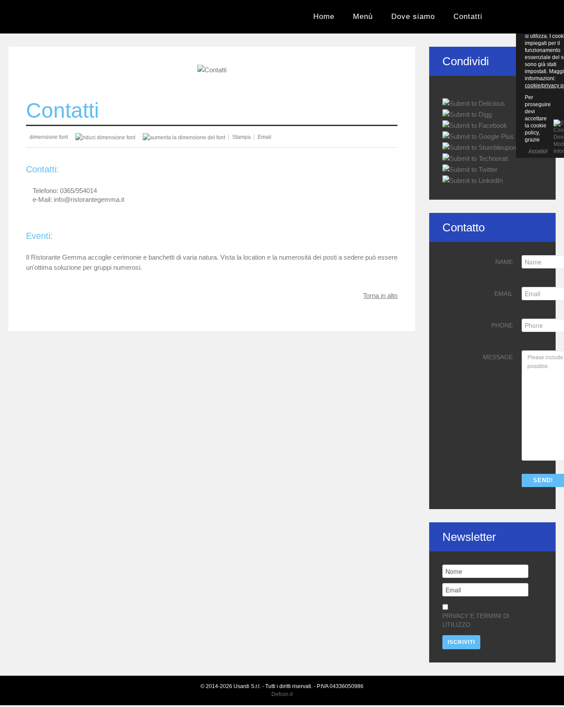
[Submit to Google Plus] (478, 136)
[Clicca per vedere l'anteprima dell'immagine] (211, 69)
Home (323, 16)
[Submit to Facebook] (474, 125)
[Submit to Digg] (467, 114)
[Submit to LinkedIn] (472, 180)
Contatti (467, 16)
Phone (502, 325)
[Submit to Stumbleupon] (479, 147)
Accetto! (537, 151)
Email (503, 293)
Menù (363, 16)
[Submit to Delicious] (473, 103)
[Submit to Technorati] (475, 158)
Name (504, 261)
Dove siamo (413, 16)
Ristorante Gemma (35, 17)
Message (498, 357)
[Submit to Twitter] (469, 169)
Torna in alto (380, 295)
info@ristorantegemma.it (89, 199)
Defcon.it (282, 694)
